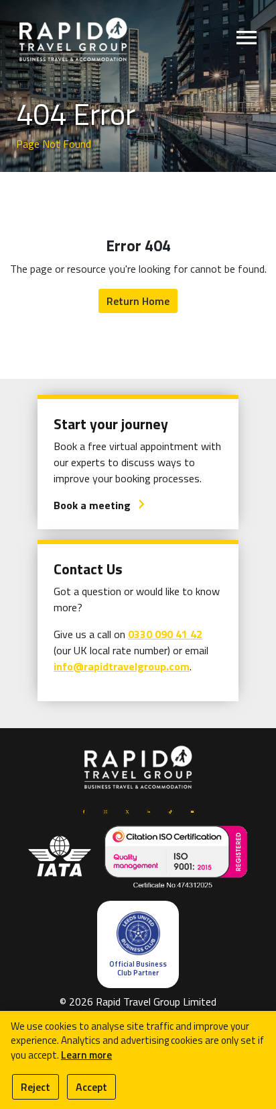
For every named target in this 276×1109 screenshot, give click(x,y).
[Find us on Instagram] (105, 810)
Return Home (138, 301)
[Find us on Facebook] (83, 810)
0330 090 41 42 (165, 634)
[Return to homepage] (73, 38)
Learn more (86, 1055)
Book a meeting (100, 505)
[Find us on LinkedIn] (148, 810)
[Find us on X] (127, 810)
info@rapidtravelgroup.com (122, 666)
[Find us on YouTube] (192, 810)
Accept (91, 1087)
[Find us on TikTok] (170, 810)
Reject (35, 1087)
